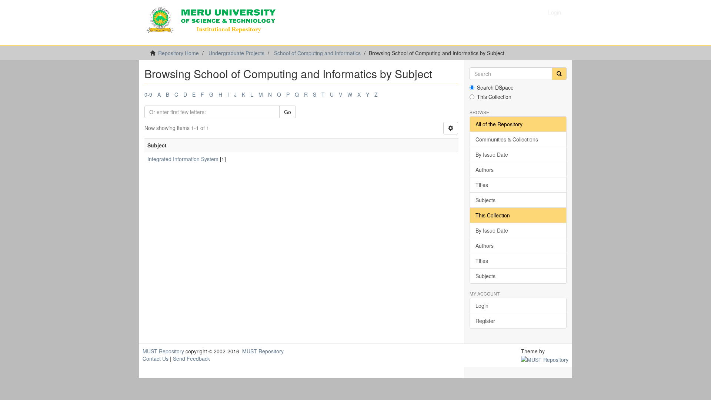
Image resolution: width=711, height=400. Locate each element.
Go (287, 112)
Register (485, 320)
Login (481, 305)
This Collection (494, 96)
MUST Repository (163, 351)
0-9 (148, 94)
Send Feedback (191, 358)
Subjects (485, 200)
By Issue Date (491, 154)
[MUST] (544, 358)
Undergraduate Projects (236, 53)
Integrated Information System (182, 159)
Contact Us (155, 358)
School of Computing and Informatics (317, 53)
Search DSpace (495, 87)
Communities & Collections (506, 139)
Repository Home (178, 53)
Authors (484, 169)
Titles (481, 185)
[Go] (559, 73)
